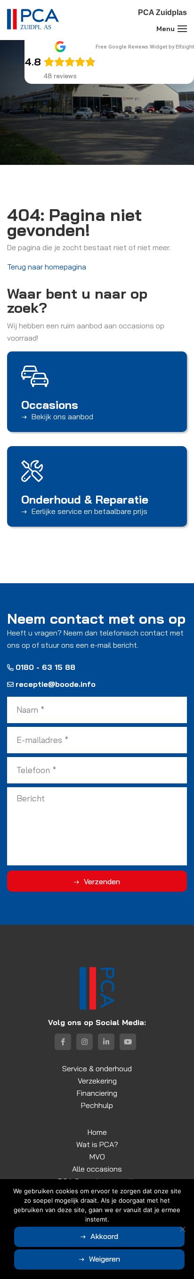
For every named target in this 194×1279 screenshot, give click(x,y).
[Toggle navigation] (182, 29)
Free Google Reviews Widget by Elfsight (145, 47)
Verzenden (102, 881)
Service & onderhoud (97, 1068)
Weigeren (104, 1258)
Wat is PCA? (97, 1144)
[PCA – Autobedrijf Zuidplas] (33, 20)
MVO (97, 1156)
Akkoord (104, 1236)
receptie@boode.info (56, 684)
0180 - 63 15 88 (45, 667)
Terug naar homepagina (46, 266)
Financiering (97, 1093)
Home (97, 1132)
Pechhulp (97, 1105)
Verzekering (97, 1080)
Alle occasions (97, 1168)
